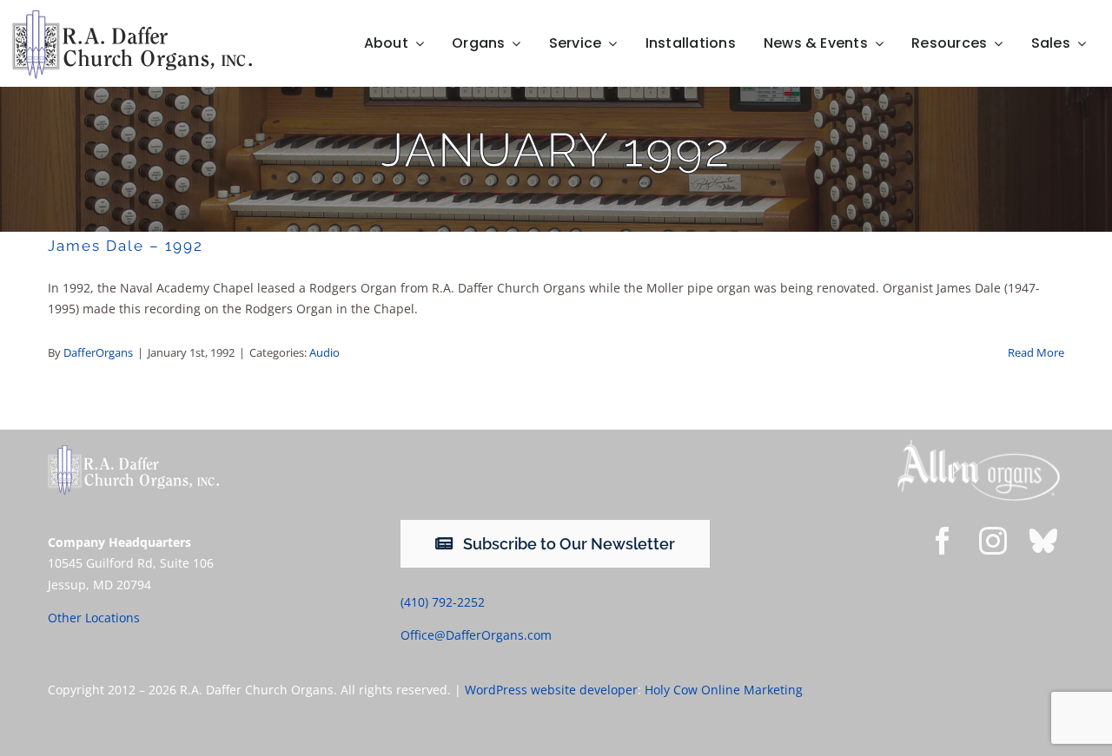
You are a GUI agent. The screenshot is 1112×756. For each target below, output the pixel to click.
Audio (324, 352)
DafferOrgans (98, 352)
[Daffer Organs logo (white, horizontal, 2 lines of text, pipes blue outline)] (133, 451)
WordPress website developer (551, 689)
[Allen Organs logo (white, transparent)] (978, 444)
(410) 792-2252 (442, 602)
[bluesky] (1043, 541)
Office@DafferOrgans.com (476, 635)
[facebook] (942, 541)
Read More (1036, 352)
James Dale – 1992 (125, 245)
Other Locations (94, 617)
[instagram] (993, 541)
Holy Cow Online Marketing (724, 689)
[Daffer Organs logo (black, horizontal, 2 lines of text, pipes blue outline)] (132, 16)
